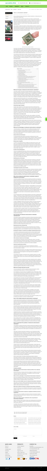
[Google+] (39, 467)
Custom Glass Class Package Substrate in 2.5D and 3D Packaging (21, 419)
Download (7, 450)
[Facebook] (37, 467)
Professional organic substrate (22, 70)
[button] (8, 26)
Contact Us (7, 453)
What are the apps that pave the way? (22, 81)
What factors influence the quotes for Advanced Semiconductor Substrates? (26, 86)
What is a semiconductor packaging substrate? (21, 413)
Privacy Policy (7, 455)
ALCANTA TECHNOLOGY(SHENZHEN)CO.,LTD (16, 467)
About (28, 0)
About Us (6, 446)
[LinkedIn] (40, 467)
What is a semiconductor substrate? (21, 12)
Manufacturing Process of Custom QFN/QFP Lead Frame (34, 419)
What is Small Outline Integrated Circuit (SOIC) (19, 422)
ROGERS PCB (20, 455)
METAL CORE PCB (20, 452)
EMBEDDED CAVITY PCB (22, 453)
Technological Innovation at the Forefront (23, 75)
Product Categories (20, 446)
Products (6, 447)
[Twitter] (38, 467)
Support (6, 452)
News (11, 9)
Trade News (19, 9)
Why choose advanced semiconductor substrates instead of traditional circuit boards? (27, 76)
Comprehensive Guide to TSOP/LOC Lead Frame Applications (35, 422)
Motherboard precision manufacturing (22, 78)
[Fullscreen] (11, 32)
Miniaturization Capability (21, 73)
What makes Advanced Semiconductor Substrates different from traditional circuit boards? (28, 84)
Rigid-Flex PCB (20, 450)
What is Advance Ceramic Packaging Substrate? (21, 412)
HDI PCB (19, 449)
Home (29, 9)
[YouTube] (41, 467)
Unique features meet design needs (22, 71)
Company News (7, 9)
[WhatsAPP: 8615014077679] (46, 120)
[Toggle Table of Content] (37, 69)
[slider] (8, 32)
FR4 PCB (19, 447)
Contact (31, 0)
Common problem (19, 83)
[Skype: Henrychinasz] (46, 118)
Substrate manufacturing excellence (22, 80)
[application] (8, 26)
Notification (15, 9)
